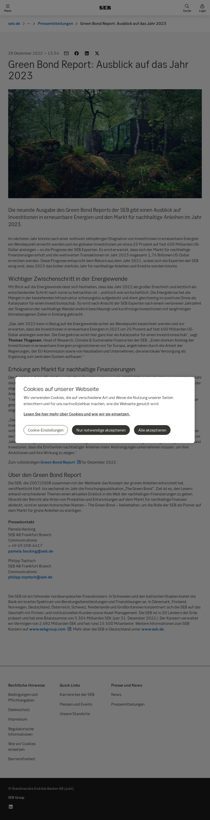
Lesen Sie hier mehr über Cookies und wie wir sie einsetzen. (77, 413)
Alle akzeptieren (152, 430)
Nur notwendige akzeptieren (100, 430)
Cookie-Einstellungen (46, 430)
